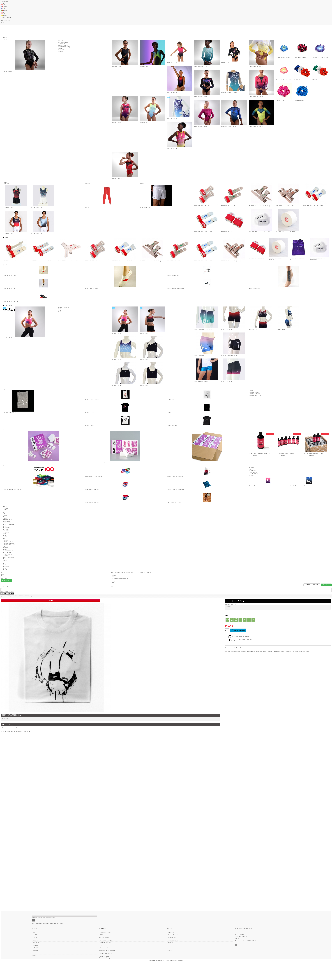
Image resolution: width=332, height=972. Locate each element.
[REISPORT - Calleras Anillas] (234, 194)
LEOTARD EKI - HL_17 (9, 207)
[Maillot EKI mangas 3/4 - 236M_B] (234, 80)
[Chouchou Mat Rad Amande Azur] (284, 48)
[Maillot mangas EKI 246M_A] (261, 52)
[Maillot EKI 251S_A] (179, 134)
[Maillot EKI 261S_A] (152, 52)
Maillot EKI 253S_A (117, 178)
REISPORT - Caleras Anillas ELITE (203, 232)
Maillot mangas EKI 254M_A (201, 96)
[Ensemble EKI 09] (261, 317)
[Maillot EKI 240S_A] (152, 108)
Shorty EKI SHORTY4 (199, 355)
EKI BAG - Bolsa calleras (255, 486)
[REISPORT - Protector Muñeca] (234, 220)
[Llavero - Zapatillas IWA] (207, 270)
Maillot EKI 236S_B (172, 118)
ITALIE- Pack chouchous (318, 80)
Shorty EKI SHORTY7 (226, 381)
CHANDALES (6, 566)
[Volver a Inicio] (1, 596)
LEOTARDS (6, 184)
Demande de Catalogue (106, 940)
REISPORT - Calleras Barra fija (202, 206)
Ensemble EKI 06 (280, 329)
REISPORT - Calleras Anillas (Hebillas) (285, 206)
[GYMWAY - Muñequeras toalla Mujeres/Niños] (261, 220)
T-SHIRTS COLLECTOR (255, 395)
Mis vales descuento (173, 935)
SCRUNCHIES (61, 50)
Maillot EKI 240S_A (144, 122)
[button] (4, 506)
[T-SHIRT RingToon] (207, 407)
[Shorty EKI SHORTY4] (207, 343)
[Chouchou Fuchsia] (284, 91)
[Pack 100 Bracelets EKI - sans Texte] (43, 477)
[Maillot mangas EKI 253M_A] (261, 112)
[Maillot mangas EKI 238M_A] (261, 82)
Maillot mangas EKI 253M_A (256, 126)
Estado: (232, 604)
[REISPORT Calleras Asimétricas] (16, 249)
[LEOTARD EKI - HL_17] (16, 195)
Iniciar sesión (4, 1)
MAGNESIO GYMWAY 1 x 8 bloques (12, 462)
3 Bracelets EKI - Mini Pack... (92, 489)
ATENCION (251, 475)
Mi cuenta (169, 928)
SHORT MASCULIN (145, 207)
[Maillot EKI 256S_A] (125, 52)
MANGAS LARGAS (63, 45)
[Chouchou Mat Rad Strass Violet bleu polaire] (320, 48)
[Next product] (330, 596)
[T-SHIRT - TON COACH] (23, 401)
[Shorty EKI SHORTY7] (234, 369)
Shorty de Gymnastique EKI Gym (229, 355)
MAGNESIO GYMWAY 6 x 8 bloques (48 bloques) (97, 462)
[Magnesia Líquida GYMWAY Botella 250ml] (261, 441)
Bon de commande (104, 956)
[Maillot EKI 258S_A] (179, 78)
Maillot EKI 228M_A (226, 62)
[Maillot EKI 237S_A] (125, 108)
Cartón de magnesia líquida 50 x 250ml (313, 453)
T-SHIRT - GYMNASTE (91, 425)
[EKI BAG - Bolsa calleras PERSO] (207, 471)
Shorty (59, 308)
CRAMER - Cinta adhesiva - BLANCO (285, 232)
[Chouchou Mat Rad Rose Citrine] (284, 70)
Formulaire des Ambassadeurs (107, 950)
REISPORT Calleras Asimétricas (11, 261)
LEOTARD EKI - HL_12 (9, 233)
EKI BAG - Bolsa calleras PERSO (175, 476)
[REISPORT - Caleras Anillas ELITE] (207, 220)
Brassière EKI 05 (7, 338)
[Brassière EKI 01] (152, 373)
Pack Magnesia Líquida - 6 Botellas (285, 453)
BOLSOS (251, 469)
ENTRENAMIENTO (63, 42)
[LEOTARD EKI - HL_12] (16, 221)
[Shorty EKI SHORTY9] (234, 317)
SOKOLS (87, 184)
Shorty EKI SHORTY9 (226, 329)
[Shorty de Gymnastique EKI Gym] (234, 343)
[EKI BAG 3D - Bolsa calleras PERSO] (298, 247)
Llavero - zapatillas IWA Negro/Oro (175, 288)
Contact (3, 22)
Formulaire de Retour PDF (105, 953)
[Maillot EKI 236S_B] (179, 106)
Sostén (59, 312)
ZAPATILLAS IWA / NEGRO (10, 301)
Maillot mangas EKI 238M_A (256, 96)
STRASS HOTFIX (253, 473)
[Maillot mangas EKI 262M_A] (207, 112)
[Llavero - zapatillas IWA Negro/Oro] (207, 283)
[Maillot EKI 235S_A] (179, 51)
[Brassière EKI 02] (125, 373)
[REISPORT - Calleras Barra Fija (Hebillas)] (261, 194)
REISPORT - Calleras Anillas (228, 206)
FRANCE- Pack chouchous (301, 80)
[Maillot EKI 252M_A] (29, 55)
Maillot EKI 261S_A (144, 66)
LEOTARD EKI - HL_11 (36, 233)
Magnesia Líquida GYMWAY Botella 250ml (259, 453)
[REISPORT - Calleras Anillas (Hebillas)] (288, 194)
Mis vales (170, 942)
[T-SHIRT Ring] (207, 394)
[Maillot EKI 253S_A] (125, 164)
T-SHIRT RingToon (171, 412)
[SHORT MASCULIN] (161, 195)
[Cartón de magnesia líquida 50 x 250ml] (316, 441)
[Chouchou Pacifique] (302, 91)
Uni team (5, 508)
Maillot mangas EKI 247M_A (201, 66)
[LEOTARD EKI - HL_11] (43, 221)
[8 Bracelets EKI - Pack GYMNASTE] (125, 471)
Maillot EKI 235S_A (172, 62)
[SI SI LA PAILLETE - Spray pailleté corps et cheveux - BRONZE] (207, 497)
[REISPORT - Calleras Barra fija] (207, 194)
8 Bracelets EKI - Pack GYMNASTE (94, 476)
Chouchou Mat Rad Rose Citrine (284, 80)
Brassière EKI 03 (144, 359)
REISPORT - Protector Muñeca (229, 232)
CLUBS (4, 563)
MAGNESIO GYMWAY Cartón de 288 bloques (178, 462)
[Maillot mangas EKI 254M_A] (207, 82)
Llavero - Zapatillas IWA (173, 275)
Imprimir (228, 647)
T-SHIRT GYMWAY (172, 425)
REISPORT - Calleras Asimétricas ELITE (41, 261)
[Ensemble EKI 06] (288, 317)
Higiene (60, 48)
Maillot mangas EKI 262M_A (201, 126)
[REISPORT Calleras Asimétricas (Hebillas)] (70, 249)
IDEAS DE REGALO (254, 470)
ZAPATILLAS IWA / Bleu (9, 288)
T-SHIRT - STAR (89, 412)
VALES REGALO (253, 472)
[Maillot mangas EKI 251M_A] (234, 112)
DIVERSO (251, 467)
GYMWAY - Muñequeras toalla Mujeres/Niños (260, 232)
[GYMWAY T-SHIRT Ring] (56, 657)
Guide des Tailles (104, 948)
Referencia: (227, 604)
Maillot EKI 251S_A (172, 148)
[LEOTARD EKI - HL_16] (43, 195)
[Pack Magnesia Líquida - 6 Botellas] (288, 441)
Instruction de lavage (105, 942)
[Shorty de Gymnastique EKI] (207, 369)
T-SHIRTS (251, 390)
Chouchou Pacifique (299, 100)
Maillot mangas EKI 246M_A (256, 66)
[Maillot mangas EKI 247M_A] (207, 52)
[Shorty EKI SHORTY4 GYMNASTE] (207, 317)
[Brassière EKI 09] (125, 347)
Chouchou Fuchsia (280, 100)
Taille (226, 615)
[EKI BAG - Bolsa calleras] (268, 480)
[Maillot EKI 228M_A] (234, 51)
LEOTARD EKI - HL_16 (36, 207)
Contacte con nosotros (105, 932)
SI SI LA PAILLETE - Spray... (174, 502)
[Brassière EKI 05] (29, 321)
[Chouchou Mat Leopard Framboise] (302, 48)
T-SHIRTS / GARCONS (254, 393)
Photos (50, 600)
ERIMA (5, 509)
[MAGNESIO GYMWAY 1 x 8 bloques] (43, 446)
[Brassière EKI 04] (152, 319)
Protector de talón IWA (254, 288)
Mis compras (171, 932)
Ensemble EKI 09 (253, 329)
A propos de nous (104, 937)
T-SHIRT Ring (170, 399)
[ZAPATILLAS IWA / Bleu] (43, 283)
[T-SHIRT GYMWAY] (207, 420)
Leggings (60, 310)
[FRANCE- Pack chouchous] (302, 70)
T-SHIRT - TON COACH (9, 412)
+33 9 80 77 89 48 (5, 20)
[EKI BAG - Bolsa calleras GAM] (309, 480)
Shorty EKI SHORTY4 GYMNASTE (203, 329)
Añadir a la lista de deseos (238, 647)
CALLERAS (5, 537)
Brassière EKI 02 (116, 385)
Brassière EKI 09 (116, 359)
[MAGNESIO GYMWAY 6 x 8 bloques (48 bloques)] (125, 446)
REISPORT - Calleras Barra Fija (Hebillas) (259, 206)
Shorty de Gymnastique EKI (201, 381)
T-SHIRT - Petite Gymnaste (92, 399)
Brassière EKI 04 (144, 333)
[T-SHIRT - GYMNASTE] (125, 420)
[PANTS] (107, 195)
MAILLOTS (61, 40)
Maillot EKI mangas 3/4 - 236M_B (229, 92)
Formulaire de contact (243, 945)
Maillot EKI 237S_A (117, 122)
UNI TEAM (60, 51)
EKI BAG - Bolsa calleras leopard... (176, 489)
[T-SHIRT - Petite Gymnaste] (125, 394)
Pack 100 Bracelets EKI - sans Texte (12, 489)
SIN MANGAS (61, 43)
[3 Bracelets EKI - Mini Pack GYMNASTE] (125, 484)
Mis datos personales (173, 940)
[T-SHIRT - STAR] (125, 407)
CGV (101, 935)
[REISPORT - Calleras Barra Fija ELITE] (316, 194)
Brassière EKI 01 (144, 385)
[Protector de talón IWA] (289, 276)
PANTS (87, 207)
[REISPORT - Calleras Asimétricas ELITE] (43, 249)
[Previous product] (329, 596)
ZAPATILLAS (6, 538)
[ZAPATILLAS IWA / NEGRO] (43, 296)
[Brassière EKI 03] (152, 347)
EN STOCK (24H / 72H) (64, 47)
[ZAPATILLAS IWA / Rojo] (43, 270)
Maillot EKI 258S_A (172, 92)
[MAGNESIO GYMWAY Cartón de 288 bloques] (207, 446)
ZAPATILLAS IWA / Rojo (9, 275)
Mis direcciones (172, 937)
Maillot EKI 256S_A (117, 66)
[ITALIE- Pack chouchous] (320, 70)
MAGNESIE (6, 546)
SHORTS (142, 184)
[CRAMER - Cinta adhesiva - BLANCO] (288, 220)
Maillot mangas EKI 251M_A (228, 126)
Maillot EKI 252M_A (8, 71)
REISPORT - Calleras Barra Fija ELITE (313, 206)
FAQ (101, 945)
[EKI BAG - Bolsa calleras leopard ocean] (207, 484)
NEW (4, 516)
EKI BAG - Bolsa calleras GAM (297, 486)
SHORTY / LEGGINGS (64, 307)
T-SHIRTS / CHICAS (254, 392)
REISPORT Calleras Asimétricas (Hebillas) (68, 261)
